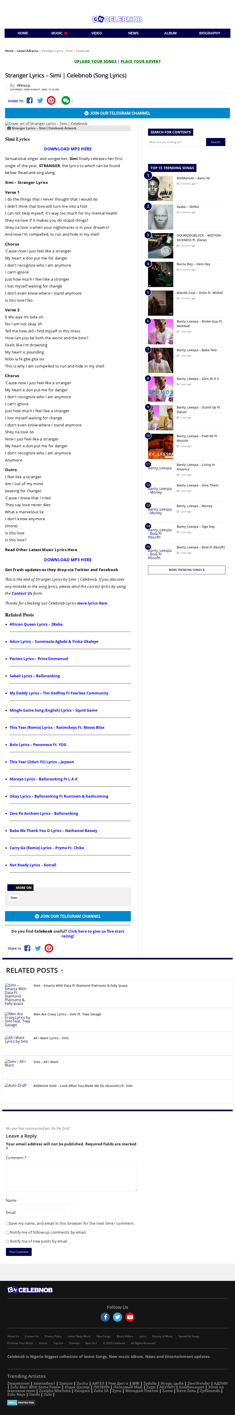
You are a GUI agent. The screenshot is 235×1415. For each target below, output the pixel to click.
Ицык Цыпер (77, 1387)
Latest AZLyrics (28, 51)
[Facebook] (29, 100)
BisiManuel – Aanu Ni (193, 178)
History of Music (162, 1336)
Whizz (22, 85)
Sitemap (74, 1343)
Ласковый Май (128, 1387)
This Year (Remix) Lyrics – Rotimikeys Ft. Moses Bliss (57, 727)
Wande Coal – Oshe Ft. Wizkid (200, 292)
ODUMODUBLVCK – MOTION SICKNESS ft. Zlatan (199, 237)
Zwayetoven (18, 1383)
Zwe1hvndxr (198, 1383)
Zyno (116, 1390)
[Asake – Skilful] (160, 217)
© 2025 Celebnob (114, 1343)
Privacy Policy (53, 1336)
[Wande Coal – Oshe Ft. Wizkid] (160, 303)
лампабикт (44, 1383)
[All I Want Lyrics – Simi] (17, 1044)
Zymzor (66, 1383)
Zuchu (82, 1383)
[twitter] (117, 1317)
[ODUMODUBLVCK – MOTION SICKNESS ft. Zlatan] (160, 245)
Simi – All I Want (46, 1062)
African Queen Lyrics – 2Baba (36, 624)
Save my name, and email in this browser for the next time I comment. (71, 1223)
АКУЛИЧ (167, 1387)
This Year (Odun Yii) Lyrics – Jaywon (42, 761)
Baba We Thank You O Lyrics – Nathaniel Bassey (53, 830)
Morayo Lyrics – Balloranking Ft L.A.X (44, 779)
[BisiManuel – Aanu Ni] (160, 188)
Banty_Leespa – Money (195, 506)
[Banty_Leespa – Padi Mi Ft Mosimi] (160, 446)
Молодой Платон (141, 1390)
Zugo (150, 1387)
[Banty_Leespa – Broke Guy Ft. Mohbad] (160, 331)
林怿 (136, 1383)
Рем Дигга (118, 1383)
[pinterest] (51, 100)
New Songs (104, 1336)
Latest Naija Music (79, 1336)
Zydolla (150, 1383)
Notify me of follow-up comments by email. (48, 1232)
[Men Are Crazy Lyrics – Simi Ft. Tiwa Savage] (17, 1020)
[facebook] (105, 1317)
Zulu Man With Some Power (35, 1387)
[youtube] (129, 1317)
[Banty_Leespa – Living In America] (160, 471)
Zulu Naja (16, 1394)
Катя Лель (186, 1390)
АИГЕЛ (98, 1383)
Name (11, 1200)
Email (11, 1212)
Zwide (34, 1394)
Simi (14, 898)
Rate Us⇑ (91, 1343)
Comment (16, 1157)
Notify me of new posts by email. (39, 1241)
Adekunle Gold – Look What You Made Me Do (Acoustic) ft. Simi (83, 1085)
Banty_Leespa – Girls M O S (198, 378)
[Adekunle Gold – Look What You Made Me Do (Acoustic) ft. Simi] (17, 1092)
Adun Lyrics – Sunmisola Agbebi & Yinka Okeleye (54, 641)
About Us (13, 1336)
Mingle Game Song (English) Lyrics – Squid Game (53, 710)
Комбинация (191, 1387)
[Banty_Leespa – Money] (160, 512)
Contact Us (22, 593)
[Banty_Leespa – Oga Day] (160, 533)
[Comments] (66, 100)
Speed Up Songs (189, 1336)
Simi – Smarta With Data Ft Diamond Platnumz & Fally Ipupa (80, 985)
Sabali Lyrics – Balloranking (35, 675)
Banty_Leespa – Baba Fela (197, 350)
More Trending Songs (186, 570)
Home (9, 51)
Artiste (43, 1343)
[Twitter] (40, 100)
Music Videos (125, 1336)
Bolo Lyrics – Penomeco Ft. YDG (38, 744)
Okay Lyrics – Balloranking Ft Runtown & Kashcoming (59, 796)
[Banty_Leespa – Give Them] (160, 491)
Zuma (167, 1390)
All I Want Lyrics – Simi (51, 1038)
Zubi (48, 1394)
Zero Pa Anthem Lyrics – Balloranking (44, 813)
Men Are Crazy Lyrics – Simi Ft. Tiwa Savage (67, 1014)
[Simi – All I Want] (17, 1068)
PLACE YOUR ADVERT (141, 61)
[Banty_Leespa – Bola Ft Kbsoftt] (160, 553)
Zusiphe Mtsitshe (54, 1390)
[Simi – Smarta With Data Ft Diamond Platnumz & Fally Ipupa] (17, 994)
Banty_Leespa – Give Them (197, 485)
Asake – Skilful (188, 207)
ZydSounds (210, 1390)
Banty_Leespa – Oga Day (196, 526)
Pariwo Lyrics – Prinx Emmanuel (39, 658)
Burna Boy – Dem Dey (193, 264)
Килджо (82, 1390)
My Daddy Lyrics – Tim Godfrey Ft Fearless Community (59, 693)
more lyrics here (92, 603)
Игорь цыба (172, 1383)
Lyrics (142, 1336)
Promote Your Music (20, 1343)
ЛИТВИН (101, 1387)
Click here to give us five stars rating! (93, 934)
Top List (58, 1343)
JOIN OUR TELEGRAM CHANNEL (120, 113)
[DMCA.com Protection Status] (117, 1402)
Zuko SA (101, 1390)
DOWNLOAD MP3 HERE (68, 149)
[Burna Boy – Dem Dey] (160, 274)
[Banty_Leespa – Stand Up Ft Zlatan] (160, 417)
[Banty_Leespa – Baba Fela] (160, 360)
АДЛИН (221, 1383)
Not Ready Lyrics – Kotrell (33, 865)
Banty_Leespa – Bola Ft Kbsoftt (201, 547)
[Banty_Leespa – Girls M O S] (160, 389)
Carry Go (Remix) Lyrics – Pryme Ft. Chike (47, 847)
